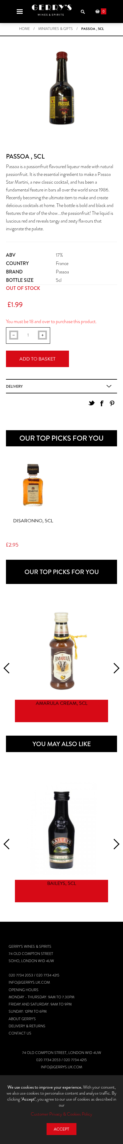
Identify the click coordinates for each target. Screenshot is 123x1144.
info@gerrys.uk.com (29, 982)
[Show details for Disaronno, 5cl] (33, 485)
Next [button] (114, 668)
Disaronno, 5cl (33, 520)
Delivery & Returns (27, 1026)
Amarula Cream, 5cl (61, 703)
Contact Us (20, 1033)
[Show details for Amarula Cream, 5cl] (61, 648)
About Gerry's (22, 1019)
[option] (61, 663)
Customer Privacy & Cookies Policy (61, 1114)
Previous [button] (9, 668)
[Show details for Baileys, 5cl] (61, 828)
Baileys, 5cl (61, 883)
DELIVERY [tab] (14, 386)
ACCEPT (61, 1129)
